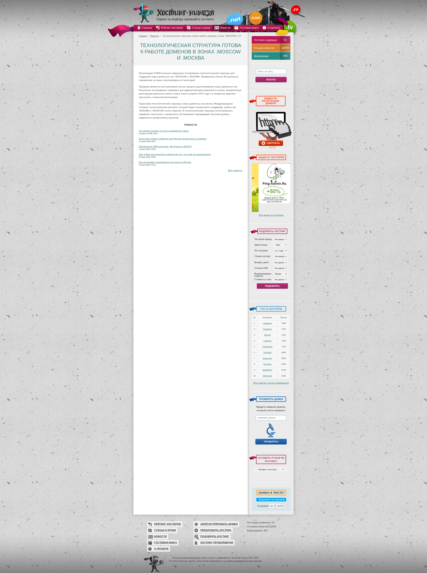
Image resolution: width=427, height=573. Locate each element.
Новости (154, 36)
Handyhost (267, 347)
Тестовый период (263, 239)
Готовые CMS (261, 268)
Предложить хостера (215, 530)
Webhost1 (267, 376)
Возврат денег (261, 262)
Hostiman (267, 329)
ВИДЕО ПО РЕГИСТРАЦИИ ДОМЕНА (270, 101)
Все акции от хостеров (271, 215)
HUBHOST (267, 370)
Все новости (235, 170)
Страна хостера (262, 256)
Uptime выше (260, 245)
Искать (271, 79)
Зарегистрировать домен (219, 524)
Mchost (267, 335)
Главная (143, 36)
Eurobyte (267, 364)
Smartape (267, 323)
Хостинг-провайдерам (216, 542)
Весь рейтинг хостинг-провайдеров (271, 383)
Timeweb (267, 352)
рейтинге (272, 40)
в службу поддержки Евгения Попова (243, 561)
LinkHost (267, 341)
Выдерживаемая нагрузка (262, 274)
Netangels (267, 358)
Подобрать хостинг (214, 536)
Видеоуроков (261, 56)
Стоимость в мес (263, 279)
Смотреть (273, 143)
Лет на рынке (261, 250)
